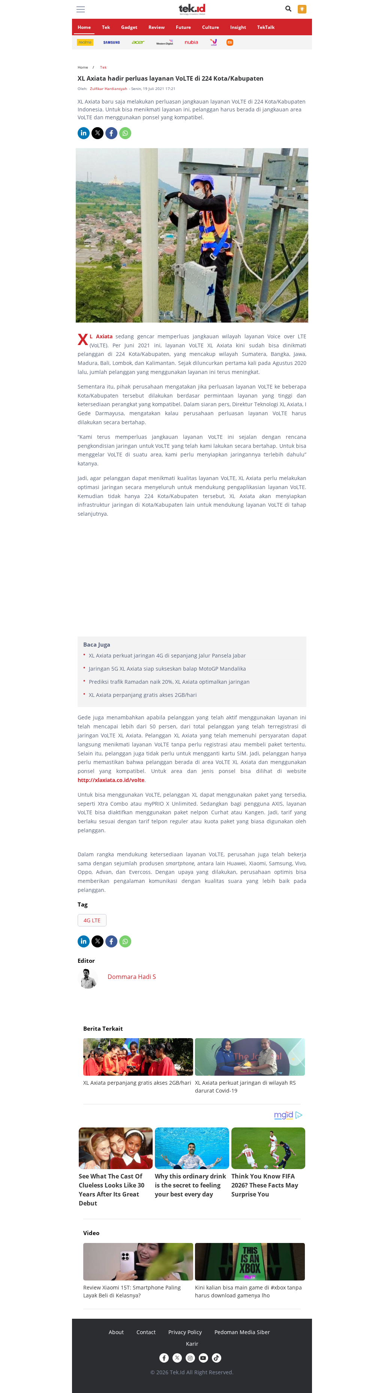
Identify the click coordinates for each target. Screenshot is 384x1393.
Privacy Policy (185, 1332)
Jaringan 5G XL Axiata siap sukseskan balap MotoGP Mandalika (167, 668)
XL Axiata (101, 336)
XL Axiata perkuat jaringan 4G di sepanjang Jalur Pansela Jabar (167, 655)
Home (84, 27)
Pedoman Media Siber (242, 1332)
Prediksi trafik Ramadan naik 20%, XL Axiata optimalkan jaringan (169, 681)
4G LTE (92, 920)
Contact (146, 1332)
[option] (139, 1062)
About (116, 1332)
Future (183, 27)
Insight (238, 27)
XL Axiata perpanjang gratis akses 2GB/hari (143, 694)
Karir (192, 1343)
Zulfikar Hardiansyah (109, 88)
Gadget (129, 27)
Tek (106, 27)
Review (156, 27)
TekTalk (265, 27)
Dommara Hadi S (132, 977)
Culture (210, 27)
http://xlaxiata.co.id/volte (111, 780)
